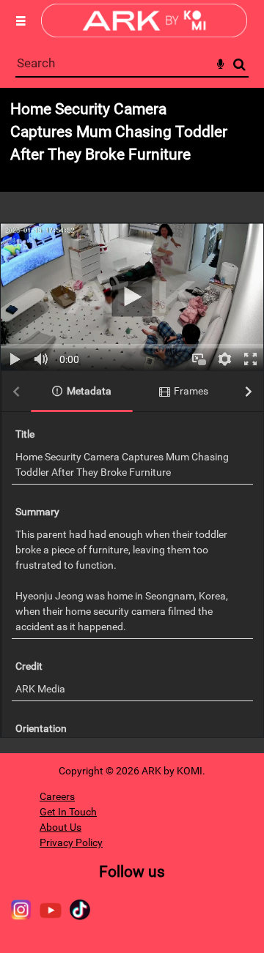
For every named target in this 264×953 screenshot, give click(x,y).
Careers (57, 796)
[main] (132, 420)
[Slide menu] (20, 20)
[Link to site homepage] (144, 33)
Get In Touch (68, 812)
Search (239, 65)
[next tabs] (248, 392)
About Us (60, 827)
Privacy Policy (71, 842)
